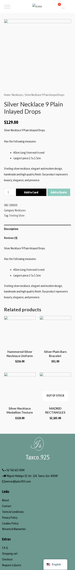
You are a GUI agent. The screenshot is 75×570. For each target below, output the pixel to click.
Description (11, 229)
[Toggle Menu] (7, 7)
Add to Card (31, 192)
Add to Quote (59, 192)
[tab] (37, 229)
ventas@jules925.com (18, 481)
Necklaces (17, 94)
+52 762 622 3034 (15, 470)
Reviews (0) (10, 238)
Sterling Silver (17, 215)
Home (7, 94)
